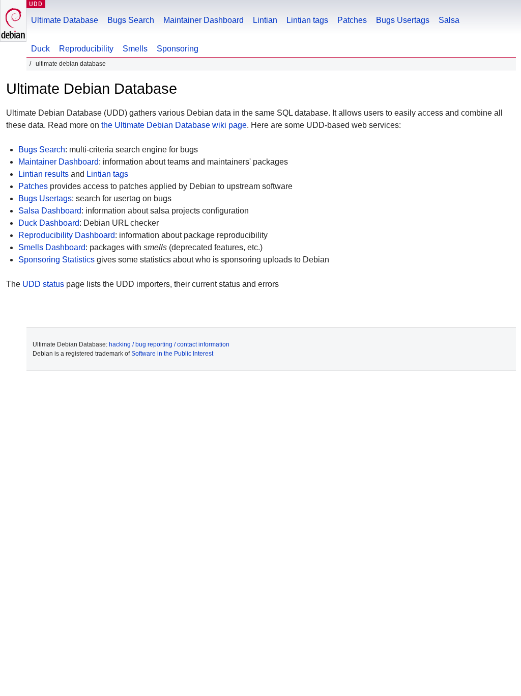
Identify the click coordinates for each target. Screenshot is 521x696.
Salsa (449, 20)
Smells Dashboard (51, 247)
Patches (352, 20)
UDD (36, 4)
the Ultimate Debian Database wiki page (174, 125)
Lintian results (43, 174)
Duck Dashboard (48, 223)
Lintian (265, 20)
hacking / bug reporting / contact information (169, 344)
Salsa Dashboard (49, 210)
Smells (135, 48)
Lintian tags (307, 20)
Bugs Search (130, 20)
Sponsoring (177, 48)
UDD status (43, 284)
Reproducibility (86, 48)
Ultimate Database (64, 20)
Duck (40, 48)
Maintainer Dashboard (203, 20)
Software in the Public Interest (172, 353)
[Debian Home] (13, 20)
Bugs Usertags (402, 20)
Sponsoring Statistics (56, 259)
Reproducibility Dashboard (66, 235)
